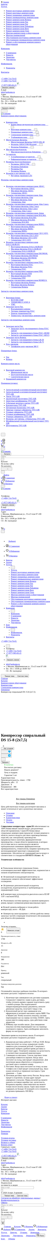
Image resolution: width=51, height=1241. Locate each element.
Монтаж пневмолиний (15, 35)
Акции (4, 1107)
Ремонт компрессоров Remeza (18, 20)
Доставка (10, 822)
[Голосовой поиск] (4, 469)
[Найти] (10, 469)
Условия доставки (8, 1140)
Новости (9, 55)
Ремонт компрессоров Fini (17, 24)
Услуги (4, 1111)
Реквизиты (10, 68)
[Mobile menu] (3, 486)
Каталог (4, 1104)
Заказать (5, 762)
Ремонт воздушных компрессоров (20, 11)
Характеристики (13, 818)
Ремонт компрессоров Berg (17, 29)
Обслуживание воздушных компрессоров (23, 38)
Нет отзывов (8, 748)
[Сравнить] (6, 756)
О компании (11, 53)
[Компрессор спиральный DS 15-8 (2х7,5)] (25, 711)
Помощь (4, 1133)
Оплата (9, 820)
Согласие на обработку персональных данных (20, 1198)
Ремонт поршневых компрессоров (20, 15)
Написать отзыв (13, 930)
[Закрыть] (3, 531)
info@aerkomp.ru (8, 92)
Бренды (4, 1109)
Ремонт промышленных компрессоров (22, 17)
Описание (10, 813)
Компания (5, 1113)
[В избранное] (6, 752)
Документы (11, 59)
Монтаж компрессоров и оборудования (22, 33)
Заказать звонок (8, 88)
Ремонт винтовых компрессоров (19, 13)
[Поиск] (3, 434)
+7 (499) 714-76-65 (8, 79)
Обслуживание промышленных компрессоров (25, 40)
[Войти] (2, 438)
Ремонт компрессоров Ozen (17, 31)
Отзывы (9, 815)
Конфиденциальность (10, 1200)
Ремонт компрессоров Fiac (17, 22)
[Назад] (13, 567)
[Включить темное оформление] (4, 111)
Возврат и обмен (8, 1142)
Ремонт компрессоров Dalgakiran (20, 26)
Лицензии (10, 57)
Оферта (4, 1202)
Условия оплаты (8, 1138)
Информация (6, 1127)
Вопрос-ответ (7, 1145)
